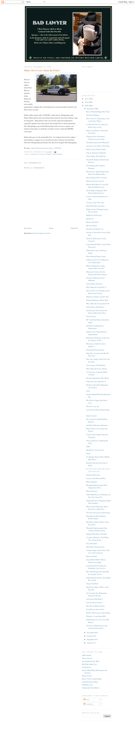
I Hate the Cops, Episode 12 (96, 381)
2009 (87, 105)
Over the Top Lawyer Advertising (98, 512)
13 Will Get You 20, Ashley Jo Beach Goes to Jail (97, 125)
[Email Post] (54, 152)
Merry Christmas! (92, 222)
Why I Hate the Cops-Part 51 (96, 287)
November (91, 632)
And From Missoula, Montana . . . (98, 425)
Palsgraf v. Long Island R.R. (96, 616)
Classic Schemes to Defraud (96, 153)
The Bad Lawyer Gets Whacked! (97, 142)
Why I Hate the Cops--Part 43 (96, 368)
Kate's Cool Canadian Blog (91, 679)
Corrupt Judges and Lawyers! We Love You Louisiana (98, 551)
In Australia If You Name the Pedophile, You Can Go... (96, 567)
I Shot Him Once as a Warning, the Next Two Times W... (98, 495)
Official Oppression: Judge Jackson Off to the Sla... (95, 267)
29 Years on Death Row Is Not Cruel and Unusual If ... (96, 626)
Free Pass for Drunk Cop (94, 229)
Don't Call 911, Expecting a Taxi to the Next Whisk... (98, 119)
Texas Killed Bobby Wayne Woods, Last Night (96, 560)
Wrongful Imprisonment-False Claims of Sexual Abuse (96, 529)
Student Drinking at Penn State (97, 300)
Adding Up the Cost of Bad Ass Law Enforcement (97, 261)
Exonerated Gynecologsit (95, 350)
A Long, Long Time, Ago (95, 202)
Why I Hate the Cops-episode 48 (97, 303)
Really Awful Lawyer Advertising (98, 613)
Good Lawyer (91, 316)
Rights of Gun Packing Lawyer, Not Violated (97, 210)
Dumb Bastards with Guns (95, 206)
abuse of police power (41, 154)
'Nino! (88, 453)
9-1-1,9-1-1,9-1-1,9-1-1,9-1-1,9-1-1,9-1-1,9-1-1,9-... (98, 470)
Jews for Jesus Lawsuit (94, 602)
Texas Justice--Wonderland (95, 365)
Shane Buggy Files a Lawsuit (96, 177)
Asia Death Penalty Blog (91, 661)
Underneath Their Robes (90, 688)
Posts (87, 699)
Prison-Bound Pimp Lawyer (96, 256)
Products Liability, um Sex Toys (97, 297)
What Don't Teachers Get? (95, 547)
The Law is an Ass (92, 406)
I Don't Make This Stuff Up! (96, 156)
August (89, 643)
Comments (89, 704)
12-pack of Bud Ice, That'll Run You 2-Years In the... (97, 538)
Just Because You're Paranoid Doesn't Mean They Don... (96, 311)
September (91, 639)
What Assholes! (91, 482)
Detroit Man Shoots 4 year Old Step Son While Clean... (97, 185)
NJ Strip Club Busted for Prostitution (94, 327)
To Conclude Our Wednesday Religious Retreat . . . (96, 594)
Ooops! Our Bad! (92, 583)
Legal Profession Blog (90, 682)
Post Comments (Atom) (42, 233)
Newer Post (28, 228)
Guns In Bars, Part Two (94, 284)
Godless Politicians (93, 475)
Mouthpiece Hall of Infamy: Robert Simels (96, 517)
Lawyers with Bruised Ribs (95, 478)
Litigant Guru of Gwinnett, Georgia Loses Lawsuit (95, 137)
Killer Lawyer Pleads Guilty (96, 149)
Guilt (88, 391)
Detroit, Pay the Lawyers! (95, 181)
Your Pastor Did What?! (94, 599)
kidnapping (57, 154)
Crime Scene (86, 667)
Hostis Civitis (87, 676)
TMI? (88, 446)
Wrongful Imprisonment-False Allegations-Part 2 (96, 486)
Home (51, 228)
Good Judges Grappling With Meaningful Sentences (96, 191)
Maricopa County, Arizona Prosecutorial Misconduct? (96, 273)
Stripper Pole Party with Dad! (96, 534)
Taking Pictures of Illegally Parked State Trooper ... (98, 501)
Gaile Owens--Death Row (95, 307)
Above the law (87, 658)
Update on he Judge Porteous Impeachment (96, 333)
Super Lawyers (91, 416)
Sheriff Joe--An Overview (95, 450)
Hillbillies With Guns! (94, 215)
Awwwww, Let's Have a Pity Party (98, 146)
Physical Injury (91, 225)
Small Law (90, 218)
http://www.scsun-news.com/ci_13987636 (46, 148)
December (90, 108)
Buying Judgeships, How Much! (97, 378)
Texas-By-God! (91, 543)
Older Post (74, 228)
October (90, 636)
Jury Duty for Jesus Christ (95, 609)
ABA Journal (86, 655)
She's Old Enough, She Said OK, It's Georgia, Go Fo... (97, 572)
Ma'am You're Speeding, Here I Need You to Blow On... (97, 507)
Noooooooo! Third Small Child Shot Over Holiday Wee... (97, 172)
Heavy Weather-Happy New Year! (98, 111)
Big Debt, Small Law (89, 664)
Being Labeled (91, 556)
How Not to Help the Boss (95, 606)
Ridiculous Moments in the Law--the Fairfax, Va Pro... (98, 339)
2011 (87, 99)
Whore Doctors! (91, 491)
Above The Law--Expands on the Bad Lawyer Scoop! (98, 291)
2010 (87, 102)
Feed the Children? (93, 115)
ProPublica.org (87, 685)
